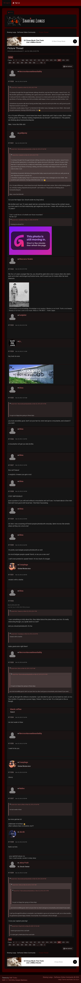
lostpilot (22, 315)
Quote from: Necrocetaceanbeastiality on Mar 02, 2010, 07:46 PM (28, 149)
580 (10, 62)
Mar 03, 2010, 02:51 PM (13, 605)
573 (43, 60)
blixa (21, 388)
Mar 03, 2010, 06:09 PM (21, 662)
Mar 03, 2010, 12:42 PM (21, 439)
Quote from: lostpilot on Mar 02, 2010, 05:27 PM (24, 87)
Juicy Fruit (23, 863)
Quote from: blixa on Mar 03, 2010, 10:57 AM (23, 668)
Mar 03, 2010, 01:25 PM (21, 465)
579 (67, 60)
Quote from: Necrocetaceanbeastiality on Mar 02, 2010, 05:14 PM (28, 403)
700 (41, 62)
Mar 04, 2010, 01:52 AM (21, 872)
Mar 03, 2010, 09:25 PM (21, 772)
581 (14, 62)
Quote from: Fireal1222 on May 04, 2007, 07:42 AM (25, 926)
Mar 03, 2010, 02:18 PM (21, 519)
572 (39, 60)
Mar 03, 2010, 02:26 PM (21, 545)
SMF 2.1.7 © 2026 (8, 980)
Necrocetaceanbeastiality (30, 71)
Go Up (9, 939)
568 (23, 60)
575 (51, 60)
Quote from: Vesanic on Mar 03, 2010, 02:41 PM (24, 611)
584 (26, 62)
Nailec (22, 788)
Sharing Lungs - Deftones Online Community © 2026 (61, 977)
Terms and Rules (67, 979)
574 (47, 60)
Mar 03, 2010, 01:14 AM (21, 351)
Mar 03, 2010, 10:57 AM (21, 397)
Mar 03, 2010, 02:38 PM (21, 574)
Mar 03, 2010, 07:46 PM (21, 717)
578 (63, 60)
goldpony (23, 133)
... (19, 60)
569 (27, 60)
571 (35, 60)
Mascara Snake (26, 259)
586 (34, 62)
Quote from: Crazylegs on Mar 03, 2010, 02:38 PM (24, 634)
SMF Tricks (13, 978)
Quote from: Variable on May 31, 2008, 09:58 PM (25, 220)
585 (30, 62)
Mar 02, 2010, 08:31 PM (21, 143)
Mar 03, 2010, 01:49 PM (21, 491)
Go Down (10, 57)
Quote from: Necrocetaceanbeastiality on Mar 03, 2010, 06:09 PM (28, 879)
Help (59, 979)
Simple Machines (21, 980)
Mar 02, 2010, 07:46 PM (21, 81)
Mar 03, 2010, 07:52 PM (21, 743)
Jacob (22, 832)
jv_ (20, 341)
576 (55, 60)
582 (18, 62)
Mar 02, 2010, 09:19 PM (21, 269)
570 (31, 60)
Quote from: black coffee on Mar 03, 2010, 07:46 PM (25, 804)
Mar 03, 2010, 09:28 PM (21, 798)
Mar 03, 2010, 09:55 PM (21, 842)
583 (22, 62)
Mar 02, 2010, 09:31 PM (21, 325)
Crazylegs (23, 564)
